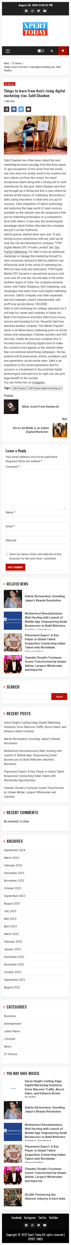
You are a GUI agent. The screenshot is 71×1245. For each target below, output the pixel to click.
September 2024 (14, 850)
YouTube (53, 1217)
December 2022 (14, 957)
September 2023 (14, 896)
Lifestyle (9, 1039)
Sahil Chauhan (19, 388)
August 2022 (12, 987)
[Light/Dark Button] (41, 51)
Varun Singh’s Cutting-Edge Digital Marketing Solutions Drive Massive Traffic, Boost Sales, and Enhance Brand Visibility (35, 727)
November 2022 (14, 964)
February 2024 (13, 865)
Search (13, 686)
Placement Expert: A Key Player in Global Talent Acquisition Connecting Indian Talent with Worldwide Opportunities (13, 642)
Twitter (42, 1217)
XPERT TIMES (35, 1239)
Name (10, 512)
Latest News (12, 1031)
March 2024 (11, 858)
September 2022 (14, 979)
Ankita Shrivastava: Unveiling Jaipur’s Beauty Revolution (13, 599)
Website (11, 540)
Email (10, 526)
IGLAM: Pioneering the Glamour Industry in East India (13, 1197)
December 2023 (14, 873)
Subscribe (62, 50)
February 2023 (13, 941)
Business (10, 1016)
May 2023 (10, 919)
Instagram (38, 382)
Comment (13, 466)
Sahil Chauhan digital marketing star (45, 388)
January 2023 (12, 949)
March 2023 (11, 934)
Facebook (16, 1217)
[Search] (52, 50)
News (7, 1046)
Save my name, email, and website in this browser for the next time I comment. (35, 556)
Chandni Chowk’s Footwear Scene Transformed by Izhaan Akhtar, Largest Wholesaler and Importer (13, 664)
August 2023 (12, 903)
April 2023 (10, 926)
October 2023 (12, 888)
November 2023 (14, 880)
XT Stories (9, 84)
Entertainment (12, 1023)
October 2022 (12, 972)
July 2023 (10, 911)
